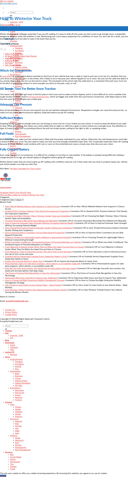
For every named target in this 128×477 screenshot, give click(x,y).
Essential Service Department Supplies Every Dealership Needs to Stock (36, 257)
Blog (7, 27)
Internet (18, 108)
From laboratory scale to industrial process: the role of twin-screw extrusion (38, 252)
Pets (17, 443)
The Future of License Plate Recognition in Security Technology (32, 273)
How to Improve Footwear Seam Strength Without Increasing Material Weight (39, 223)
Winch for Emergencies (14, 54)
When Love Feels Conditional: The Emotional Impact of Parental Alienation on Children (43, 242)
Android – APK (16, 22)
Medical (13, 122)
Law (17, 115)
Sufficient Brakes (11, 61)
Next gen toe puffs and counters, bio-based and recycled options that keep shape (40, 268)
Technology (15, 462)
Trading (13, 153)
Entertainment (16, 46)
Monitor (13, 41)
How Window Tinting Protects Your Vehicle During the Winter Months (36, 290)
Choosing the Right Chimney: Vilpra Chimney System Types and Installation (38, 216)
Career (18, 378)
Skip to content (7, 1)
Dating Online (21, 67)
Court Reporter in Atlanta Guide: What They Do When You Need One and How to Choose (44, 247)
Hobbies (18, 412)
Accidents (19, 51)
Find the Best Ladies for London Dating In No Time (22, 195)
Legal (17, 431)
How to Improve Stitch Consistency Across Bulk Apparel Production (35, 233)
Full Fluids (9, 63)
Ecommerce (15, 74)
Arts (17, 369)
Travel (12, 469)
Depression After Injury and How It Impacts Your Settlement (31, 278)
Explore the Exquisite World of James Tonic (24, 261)
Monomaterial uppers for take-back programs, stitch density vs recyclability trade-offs (42, 264)
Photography (20, 134)
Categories (4, 200)
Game (12, 32)
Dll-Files (18, 386)
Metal (17, 438)
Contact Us (10, 310)
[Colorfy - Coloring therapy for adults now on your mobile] (8, 4)
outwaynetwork (5, 187)
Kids (17, 424)
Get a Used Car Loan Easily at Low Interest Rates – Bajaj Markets (33, 285)
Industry (18, 417)
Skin (12, 455)
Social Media (15, 457)
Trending (18, 48)
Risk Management (23, 136)
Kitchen (18, 426)
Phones (18, 132)
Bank (17, 374)
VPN (12, 350)
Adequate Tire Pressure (14, 58)
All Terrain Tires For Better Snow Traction (21, 56)
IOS (11, 338)
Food (12, 91)
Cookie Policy (11, 315)
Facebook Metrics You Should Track (15, 193)
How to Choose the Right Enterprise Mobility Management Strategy (34, 280)
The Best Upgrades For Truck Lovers (25, 169)
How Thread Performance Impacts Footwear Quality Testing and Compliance (38, 228)
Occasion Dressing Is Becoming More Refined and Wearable (31, 221)
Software (14, 347)
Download (9, 29)
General (8, 402)
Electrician (19, 393)
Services (8, 452)
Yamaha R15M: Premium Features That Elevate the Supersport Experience (37, 211)
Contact (8, 331)
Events (18, 395)
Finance (18, 86)
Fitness (18, 407)
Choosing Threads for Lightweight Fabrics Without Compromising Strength (38, 237)
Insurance (14, 419)
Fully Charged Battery (13, 65)
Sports (13, 146)
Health (18, 409)
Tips (12, 464)
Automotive (15, 371)
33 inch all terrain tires (39, 97)
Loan (17, 433)
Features (18, 397)
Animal (18, 367)
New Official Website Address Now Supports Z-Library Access (32, 207)
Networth (19, 440)
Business (19, 63)
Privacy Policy (11, 312)
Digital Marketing (22, 383)
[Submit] (11, 15)
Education (19, 390)
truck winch (7, 76)
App (7, 333)
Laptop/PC (10, 352)
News (7, 357)
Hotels (18, 101)
